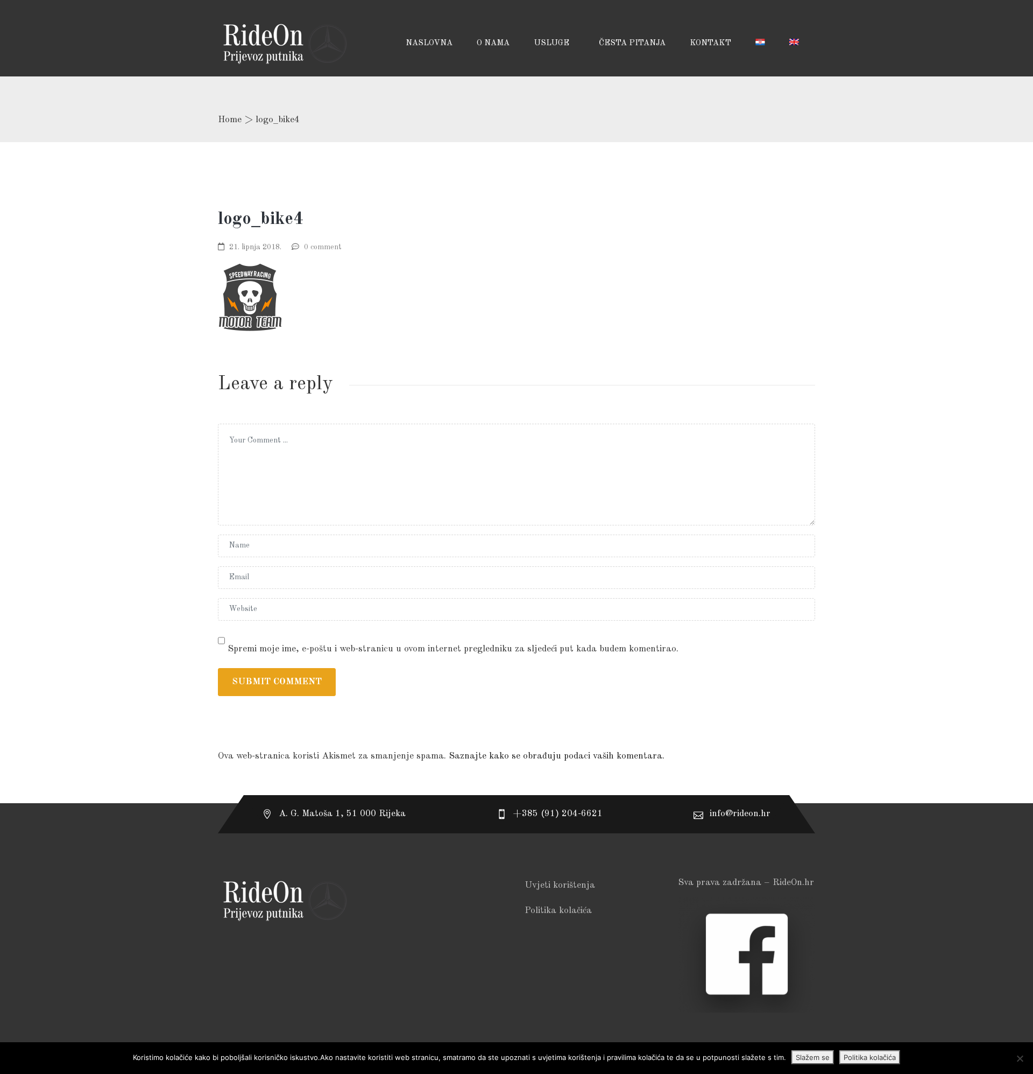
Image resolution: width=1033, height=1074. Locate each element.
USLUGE (552, 43)
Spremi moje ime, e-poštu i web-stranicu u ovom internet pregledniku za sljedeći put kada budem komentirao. (453, 649)
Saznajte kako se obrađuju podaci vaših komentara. (556, 756)
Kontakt (710, 43)
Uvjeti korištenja (560, 885)
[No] (1019, 1058)
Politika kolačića (558, 910)
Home (230, 119)
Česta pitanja (632, 43)
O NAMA (493, 43)
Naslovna (429, 43)
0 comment (323, 247)
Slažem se (813, 1057)
